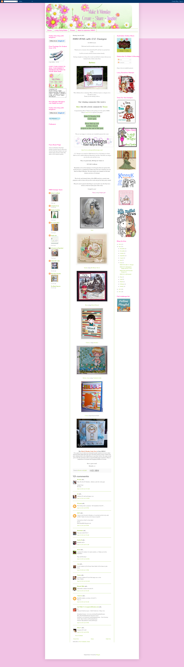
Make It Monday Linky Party (89, 451)
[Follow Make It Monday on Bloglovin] (57, 114)
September (122, 255)
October (122, 253)
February (122, 284)
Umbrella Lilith (97, 378)
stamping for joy (55, 206)
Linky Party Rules (61, 30)
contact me (88, 112)
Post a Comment (79, 635)
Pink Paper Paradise (56, 273)
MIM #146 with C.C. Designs (127, 264)
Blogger (98, 654)
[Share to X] (94, 471)
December (122, 248)
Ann (78, 564)
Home (49, 30)
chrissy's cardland (55, 193)
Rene (86, 305)
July (121, 260)
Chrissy (88, 342)
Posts (120, 59)
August (122, 258)
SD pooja (79, 503)
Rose (78, 106)
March (121, 281)
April (121, 279)
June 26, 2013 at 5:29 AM (83, 590)
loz (77, 494)
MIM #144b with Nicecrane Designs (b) (126, 271)
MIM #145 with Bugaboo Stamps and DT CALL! (126, 267)
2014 (120, 244)
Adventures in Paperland (57, 248)
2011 (120, 291)
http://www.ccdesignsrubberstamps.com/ (92, 150)
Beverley (79, 479)
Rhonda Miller (80, 586)
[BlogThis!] (93, 471)
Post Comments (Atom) (84, 641)
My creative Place (55, 222)
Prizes (72, 30)
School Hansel (95, 305)
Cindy (86, 415)
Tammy (79, 575)
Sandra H (79, 540)
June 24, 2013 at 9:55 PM (83, 525)
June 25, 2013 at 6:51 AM (83, 544)
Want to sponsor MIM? (86, 30)
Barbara (92, 62)
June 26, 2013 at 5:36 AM (83, 602)
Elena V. (79, 627)
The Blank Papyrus (55, 286)
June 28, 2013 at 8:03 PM (83, 632)
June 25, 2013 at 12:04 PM (83, 559)
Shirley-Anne (86, 378)
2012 (120, 289)
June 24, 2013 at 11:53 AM (83, 489)
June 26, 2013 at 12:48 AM (83, 581)
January (122, 286)
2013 (120, 246)
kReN (78, 513)
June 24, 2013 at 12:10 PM (83, 498)
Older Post (108, 639)
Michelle (80, 470)
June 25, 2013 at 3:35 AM (83, 535)
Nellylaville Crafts (55, 261)
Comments (121, 62)
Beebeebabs (80, 530)
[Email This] (91, 471)
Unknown (79, 596)
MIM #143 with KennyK (125, 274)
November (122, 251)
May (121, 277)
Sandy (85, 268)
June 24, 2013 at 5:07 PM (83, 508)
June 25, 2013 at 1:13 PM (83, 570)
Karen (78, 549)
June (121, 262)
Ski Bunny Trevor (95, 268)
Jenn (92, 230)
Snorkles (96, 342)
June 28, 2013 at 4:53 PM (83, 622)
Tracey (105, 106)
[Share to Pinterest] (98, 471)
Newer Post (76, 639)
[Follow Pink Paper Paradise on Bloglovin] (57, 42)
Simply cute (54, 235)
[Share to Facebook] (96, 471)
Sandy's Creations (55, 210)
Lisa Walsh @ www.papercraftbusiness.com (88, 607)
